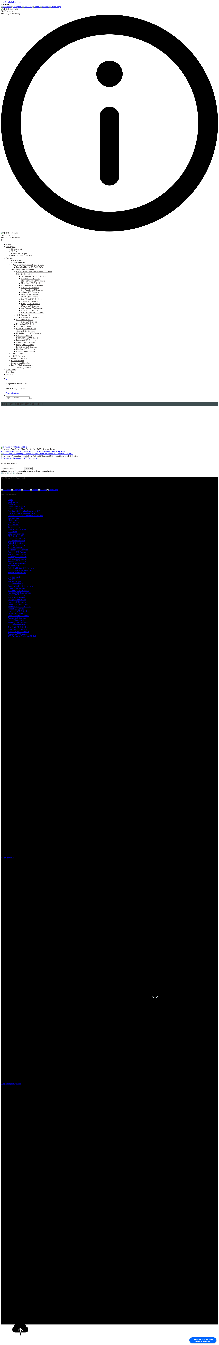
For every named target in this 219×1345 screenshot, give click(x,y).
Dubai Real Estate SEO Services (21, 568)
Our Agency (11, 247)
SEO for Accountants (24, 326)
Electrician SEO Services (26, 324)
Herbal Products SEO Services (28, 333)
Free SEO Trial (14, 577)
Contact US (12, 531)
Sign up (29, 468)
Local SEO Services (19, 358)
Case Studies (11, 370)
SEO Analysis (16, 249)
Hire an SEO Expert (19, 253)
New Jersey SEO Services (31, 283)
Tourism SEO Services (25, 331)
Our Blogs (10, 372)
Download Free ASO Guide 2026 (29, 267)
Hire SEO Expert (14, 581)
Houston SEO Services (30, 294)
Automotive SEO (8, 451)
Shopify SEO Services (25, 345)
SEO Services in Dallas (17, 625)
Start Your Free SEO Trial (21, 256)
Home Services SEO (24, 451)
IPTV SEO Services (24, 335)
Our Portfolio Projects (16, 506)
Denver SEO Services (30, 306)
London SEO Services (30, 317)
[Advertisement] (109, 426)
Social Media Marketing (20, 363)
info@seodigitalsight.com (11, 2)
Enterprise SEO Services (26, 329)
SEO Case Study (30, 458)
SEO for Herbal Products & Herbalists (23, 636)
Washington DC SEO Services (33, 276)
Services (9, 258)
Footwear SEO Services (25, 340)
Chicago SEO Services (30, 304)
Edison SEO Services (30, 310)
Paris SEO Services (29, 322)
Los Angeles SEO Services (32, 290)
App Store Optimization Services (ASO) (29, 265)
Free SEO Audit (14, 579)
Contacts (9, 374)
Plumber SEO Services (25, 349)
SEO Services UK (23, 315)
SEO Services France (24, 319)
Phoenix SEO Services (30, 278)
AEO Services (18, 354)
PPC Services (13, 525)
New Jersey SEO (58, 451)
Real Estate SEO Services (26, 347)
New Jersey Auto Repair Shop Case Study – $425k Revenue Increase (29, 449)
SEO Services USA (24, 274)
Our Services (13, 502)
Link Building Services (22, 367)
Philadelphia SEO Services (32, 285)
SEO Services (13, 518)
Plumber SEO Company (17, 634)
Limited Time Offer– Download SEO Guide (34, 272)
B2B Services (6, 458)
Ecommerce (18, 458)
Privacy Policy (13, 566)
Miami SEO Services (29, 297)
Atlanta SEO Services (30, 292)
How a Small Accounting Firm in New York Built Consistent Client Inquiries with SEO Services (39, 456)
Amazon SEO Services (25, 342)
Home (8, 244)
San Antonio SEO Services (32, 308)
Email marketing (17, 361)
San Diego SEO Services (31, 299)
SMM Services (14, 527)
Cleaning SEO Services (25, 351)
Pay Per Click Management (22, 365)
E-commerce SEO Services (27, 338)
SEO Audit (15, 251)
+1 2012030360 (7, 858)
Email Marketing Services (18, 529)
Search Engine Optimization (22, 269)
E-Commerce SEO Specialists (20, 570)
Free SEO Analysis (15, 509)
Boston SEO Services (30, 288)
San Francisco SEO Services (32, 313)
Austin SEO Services (29, 301)
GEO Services (19, 356)
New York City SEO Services (33, 281)
